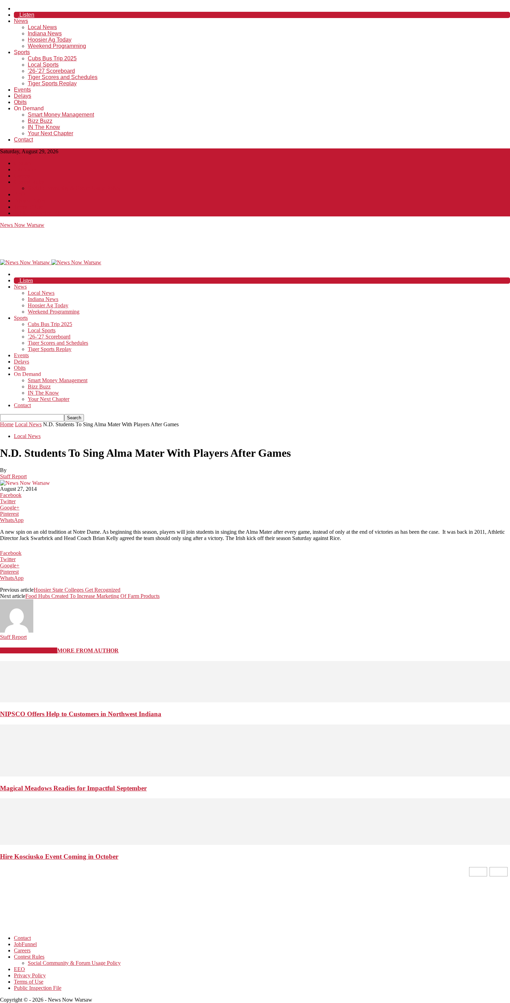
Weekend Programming (57, 46)
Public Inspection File (37, 213)
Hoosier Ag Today (49, 40)
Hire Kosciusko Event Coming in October (59, 856)
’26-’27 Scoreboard (51, 71)
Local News (42, 27)
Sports (22, 52)
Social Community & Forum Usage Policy (74, 188)
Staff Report (13, 476)
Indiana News (45, 33)
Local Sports (43, 65)
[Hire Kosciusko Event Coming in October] (255, 843)
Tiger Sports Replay (52, 83)
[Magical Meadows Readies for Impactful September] (255, 775)
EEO (19, 194)
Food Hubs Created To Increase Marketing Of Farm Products (92, 596)
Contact (23, 140)
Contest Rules (29, 182)
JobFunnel (25, 169)
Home (7, 424)
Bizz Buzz (40, 121)
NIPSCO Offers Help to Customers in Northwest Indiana (80, 714)
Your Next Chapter (50, 133)
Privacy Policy (30, 201)
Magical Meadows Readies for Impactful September (73, 788)
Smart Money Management (61, 115)
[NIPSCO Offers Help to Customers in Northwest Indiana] (255, 700)
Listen (26, 15)
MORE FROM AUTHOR (88, 650)
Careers (22, 176)
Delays (22, 96)
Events (22, 90)
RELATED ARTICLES (28, 650)
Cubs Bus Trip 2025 (52, 58)
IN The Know (44, 127)
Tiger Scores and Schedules (62, 77)
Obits (20, 102)
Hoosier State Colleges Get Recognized (77, 590)
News (21, 21)
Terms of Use (28, 207)
